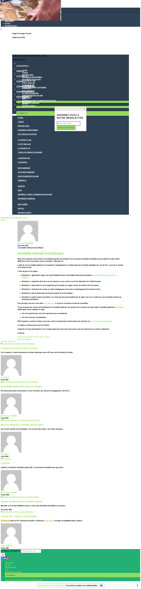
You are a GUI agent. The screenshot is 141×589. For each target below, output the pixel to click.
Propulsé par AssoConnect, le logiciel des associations (24, 580)
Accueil (24, 70)
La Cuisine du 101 (24, 148)
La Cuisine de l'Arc (29, 81)
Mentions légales (11, 567)
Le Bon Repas (26, 88)
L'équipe (25, 72)
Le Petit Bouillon (28, 83)
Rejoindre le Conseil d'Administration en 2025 (39, 101)
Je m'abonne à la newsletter (11, 551)
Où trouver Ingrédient (30, 93)
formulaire (119, 307)
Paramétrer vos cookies (13, 572)
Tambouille (22, 180)
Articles (7, 23)
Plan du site (9, 563)
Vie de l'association (24, 339)
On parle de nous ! (11, 25)
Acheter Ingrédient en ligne (32, 95)
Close (84, 109)
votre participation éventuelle (101, 321)
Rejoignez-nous (27, 75)
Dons (24, 98)
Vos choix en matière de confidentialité (81, 585)
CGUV (6, 569)
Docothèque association (31, 79)
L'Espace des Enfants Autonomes (30, 152)
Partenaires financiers (30, 103)
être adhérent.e (49, 303)
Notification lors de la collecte (50, 585)
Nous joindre (9, 21)
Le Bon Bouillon (24, 158)
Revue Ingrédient (24, 168)
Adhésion (21, 186)
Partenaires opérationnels (32, 77)
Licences (8, 565)
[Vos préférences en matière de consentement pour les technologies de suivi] (137, 585)
